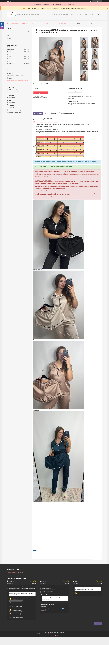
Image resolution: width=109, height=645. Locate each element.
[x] (35, 550)
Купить (40, 93)
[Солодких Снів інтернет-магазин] (11, 14)
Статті (85, 14)
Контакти (79, 14)
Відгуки (9, 38)
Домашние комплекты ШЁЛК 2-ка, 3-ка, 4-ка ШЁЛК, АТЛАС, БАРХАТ (49, 23)
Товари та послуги (63, 14)
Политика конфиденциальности (69, 633)
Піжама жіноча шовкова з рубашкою (45, 122)
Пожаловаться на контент (54, 633)
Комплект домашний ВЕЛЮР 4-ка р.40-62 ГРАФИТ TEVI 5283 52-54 (21, 594)
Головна (55, 14)
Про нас (73, 14)
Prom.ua (62, 632)
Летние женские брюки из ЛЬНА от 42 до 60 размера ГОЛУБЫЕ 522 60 (54, 598)
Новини (91, 14)
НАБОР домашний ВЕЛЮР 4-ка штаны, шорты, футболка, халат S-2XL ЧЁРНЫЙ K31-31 (86, 588)
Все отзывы (98, 623)
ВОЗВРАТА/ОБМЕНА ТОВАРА (15, 572)
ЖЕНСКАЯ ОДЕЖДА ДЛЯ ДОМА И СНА (21, 23)
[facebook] (34, 550)
